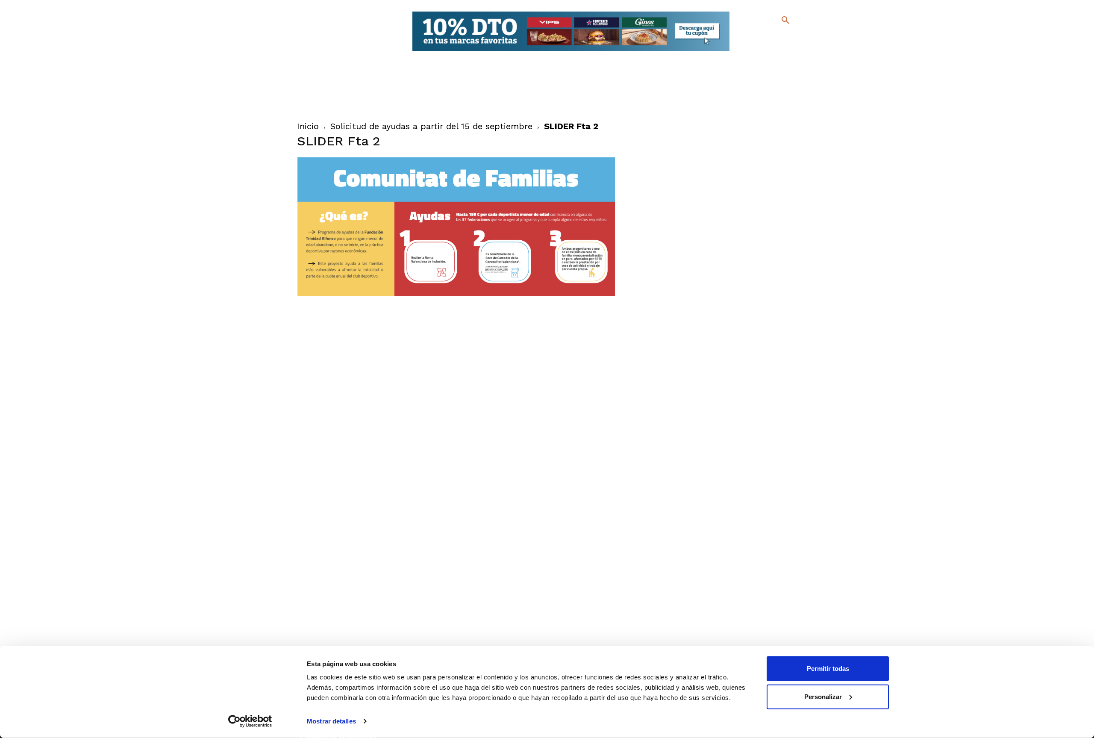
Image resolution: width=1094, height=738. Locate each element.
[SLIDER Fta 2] (456, 293)
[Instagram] (789, 38)
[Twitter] (763, 37)
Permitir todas (828, 668)
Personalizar (823, 696)
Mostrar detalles (331, 721)
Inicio (308, 126)
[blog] (775, 37)
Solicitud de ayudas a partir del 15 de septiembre (431, 126)
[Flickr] (750, 51)
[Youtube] (778, 51)
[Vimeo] (764, 51)
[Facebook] (750, 38)
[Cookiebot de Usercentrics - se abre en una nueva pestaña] (250, 721)
